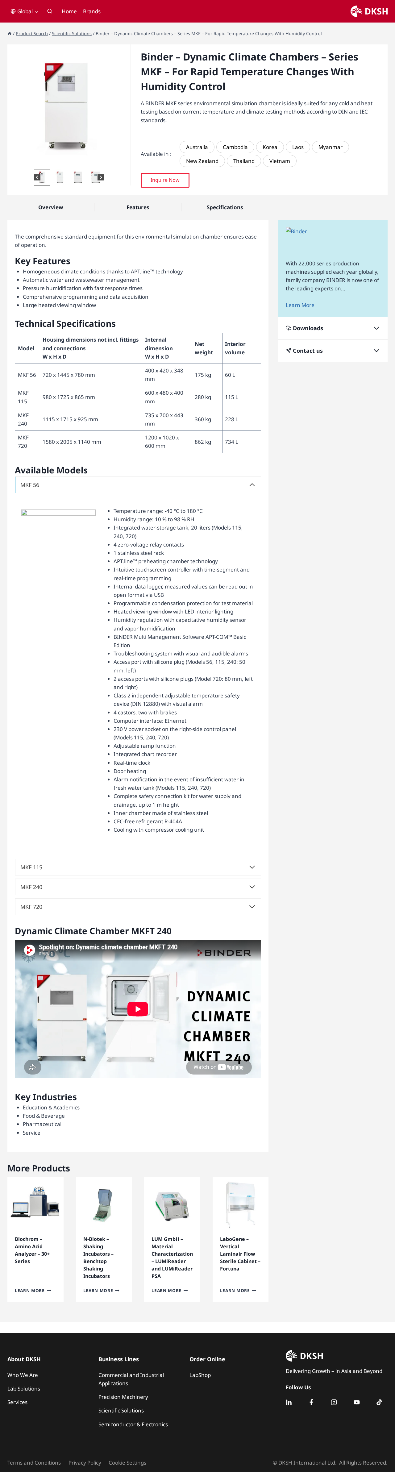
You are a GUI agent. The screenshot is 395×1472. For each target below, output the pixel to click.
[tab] (61, 161)
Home (69, 11)
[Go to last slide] (37, 177)
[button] (42, 177)
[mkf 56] (69, 106)
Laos (298, 147)
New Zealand (202, 160)
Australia (197, 147)
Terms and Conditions (34, 1462)
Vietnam (279, 160)
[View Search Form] (49, 11)
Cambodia (235, 147)
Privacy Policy (85, 1462)
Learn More (30, 1290)
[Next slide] (101, 177)
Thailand (244, 160)
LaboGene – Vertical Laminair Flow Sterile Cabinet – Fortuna (240, 1254)
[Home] (9, 33)
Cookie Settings (127, 1462)
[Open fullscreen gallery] (124, 161)
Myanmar (330, 147)
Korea (270, 147)
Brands (92, 11)
